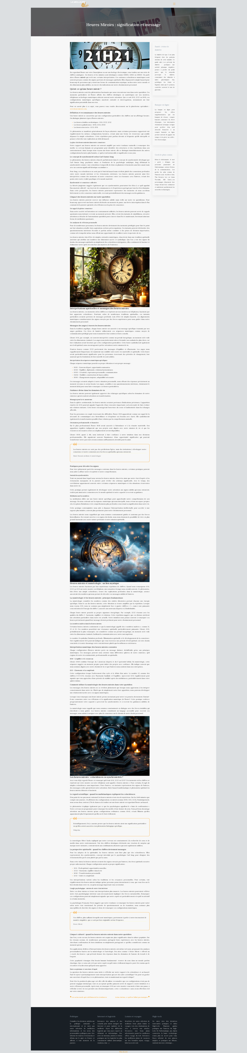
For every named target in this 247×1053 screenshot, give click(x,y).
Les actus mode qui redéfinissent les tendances (89, 997)
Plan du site (123, 1052)
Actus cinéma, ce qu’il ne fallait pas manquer (131, 997)
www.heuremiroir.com (78, 109)
